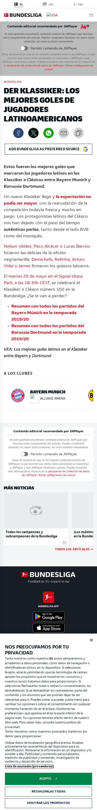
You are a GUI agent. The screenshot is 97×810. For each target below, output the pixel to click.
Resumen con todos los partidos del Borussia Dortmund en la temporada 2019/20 (48, 332)
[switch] (24, 48)
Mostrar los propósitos (48, 803)
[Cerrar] (91, 640)
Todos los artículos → (74, 549)
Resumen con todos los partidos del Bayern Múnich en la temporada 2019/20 (47, 313)
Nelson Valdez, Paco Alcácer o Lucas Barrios (47, 247)
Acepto (45, 778)
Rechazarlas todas (48, 791)
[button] (91, 15)
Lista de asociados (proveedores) (29, 766)
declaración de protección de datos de (35, 66)
